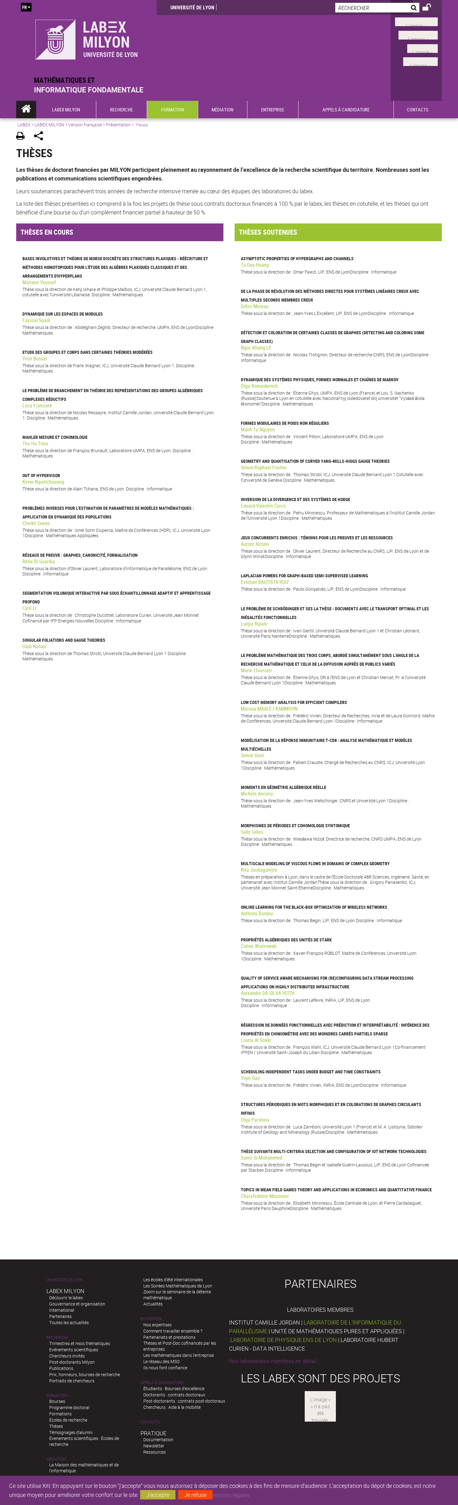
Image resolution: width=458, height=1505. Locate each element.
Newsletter (153, 1446)
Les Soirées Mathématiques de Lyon (177, 1286)
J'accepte (157, 1494)
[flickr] (422, 47)
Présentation (118, 125)
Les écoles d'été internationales (173, 1279)
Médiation (56, 1459)
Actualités (153, 1304)
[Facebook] (416, 21)
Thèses (56, 1426)
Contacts (150, 1422)
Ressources (154, 1452)
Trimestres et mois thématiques (79, 1343)
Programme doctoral (69, 1407)
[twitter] (420, 61)
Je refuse (195, 1494)
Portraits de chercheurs (71, 1381)
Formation (57, 1395)
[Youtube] (418, 34)
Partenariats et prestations (169, 1337)
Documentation (158, 1439)
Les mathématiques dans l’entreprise (178, 1355)
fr (24, 7)
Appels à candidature (162, 1382)
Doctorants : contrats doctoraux (174, 1395)
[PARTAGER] (40, 137)
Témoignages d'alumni (71, 1432)
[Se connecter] (431, 8)
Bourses (57, 1401)
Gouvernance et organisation (77, 1304)
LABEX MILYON (49, 125)
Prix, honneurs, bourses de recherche (84, 1374)
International (61, 1310)
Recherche (57, 1337)
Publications (61, 1368)
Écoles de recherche (68, 1420)
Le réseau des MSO (161, 1361)
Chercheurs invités (67, 1356)
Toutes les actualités (69, 1322)
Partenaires (60, 1316)
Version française (85, 125)
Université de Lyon (192, 7)
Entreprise (151, 1318)
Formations (60, 1414)
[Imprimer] (22, 137)
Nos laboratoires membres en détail (272, 1361)
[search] (377, 7)
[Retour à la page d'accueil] (86, 38)
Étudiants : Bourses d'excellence (173, 1388)
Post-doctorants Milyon (72, 1362)
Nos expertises (157, 1325)
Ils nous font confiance (165, 1368)
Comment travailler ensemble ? (172, 1331)
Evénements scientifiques (73, 1350)
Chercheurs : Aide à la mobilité (172, 1407)
